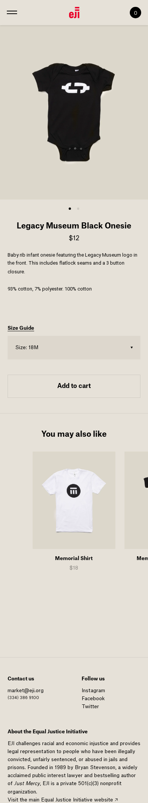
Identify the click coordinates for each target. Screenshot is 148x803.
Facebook (93, 698)
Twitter (90, 706)
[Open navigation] (12, 12)
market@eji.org (26, 690)
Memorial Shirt (74, 558)
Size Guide (21, 328)
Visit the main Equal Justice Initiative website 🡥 (63, 799)
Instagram (93, 690)
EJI (11, 743)
